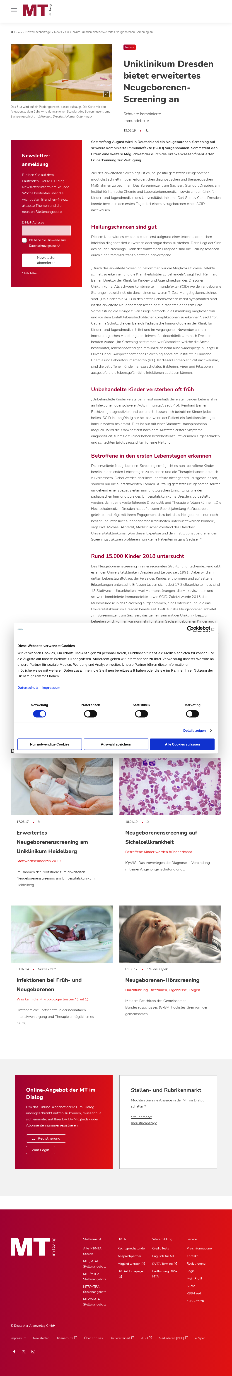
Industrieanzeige (144, 1123)
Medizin (129, 47)
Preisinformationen (200, 1248)
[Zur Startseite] (37, 10)
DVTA (122, 1239)
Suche (191, 1286)
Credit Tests (160, 1248)
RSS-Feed (194, 1293)
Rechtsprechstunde (131, 1248)
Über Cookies (93, 1338)
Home (18, 32)
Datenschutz (28, 687)
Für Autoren (195, 1301)
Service (192, 1239)
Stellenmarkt (141, 1117)
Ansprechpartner (129, 1256)
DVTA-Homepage (130, 1271)
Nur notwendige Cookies (49, 744)
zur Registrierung (46, 1138)
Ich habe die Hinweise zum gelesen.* (48, 243)
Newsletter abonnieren (46, 260)
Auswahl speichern (116, 744)
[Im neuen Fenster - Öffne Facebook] (14, 1351)
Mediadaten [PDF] (171, 1338)
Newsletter (41, 1338)
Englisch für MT (163, 1256)
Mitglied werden (129, 1264)
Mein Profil (194, 1278)
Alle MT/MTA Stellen (92, 1251)
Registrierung (196, 1263)
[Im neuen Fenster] (23, 1351)
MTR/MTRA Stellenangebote (94, 1289)
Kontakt (192, 1256)
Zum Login (40, 1150)
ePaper (200, 1338)
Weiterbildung (162, 1239)
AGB (144, 1338)
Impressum (51, 687)
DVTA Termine (162, 1264)
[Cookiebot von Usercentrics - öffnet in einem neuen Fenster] (195, 629)
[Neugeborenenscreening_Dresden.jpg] (61, 72)
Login (191, 1271)
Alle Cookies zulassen (182, 744)
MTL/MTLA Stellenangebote (94, 1276)
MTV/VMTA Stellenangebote (94, 1302)
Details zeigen (194, 730)
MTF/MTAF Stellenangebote (94, 1264)
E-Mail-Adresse (33, 222)
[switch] (86, 712)
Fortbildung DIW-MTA (164, 1274)
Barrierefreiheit (120, 1338)
